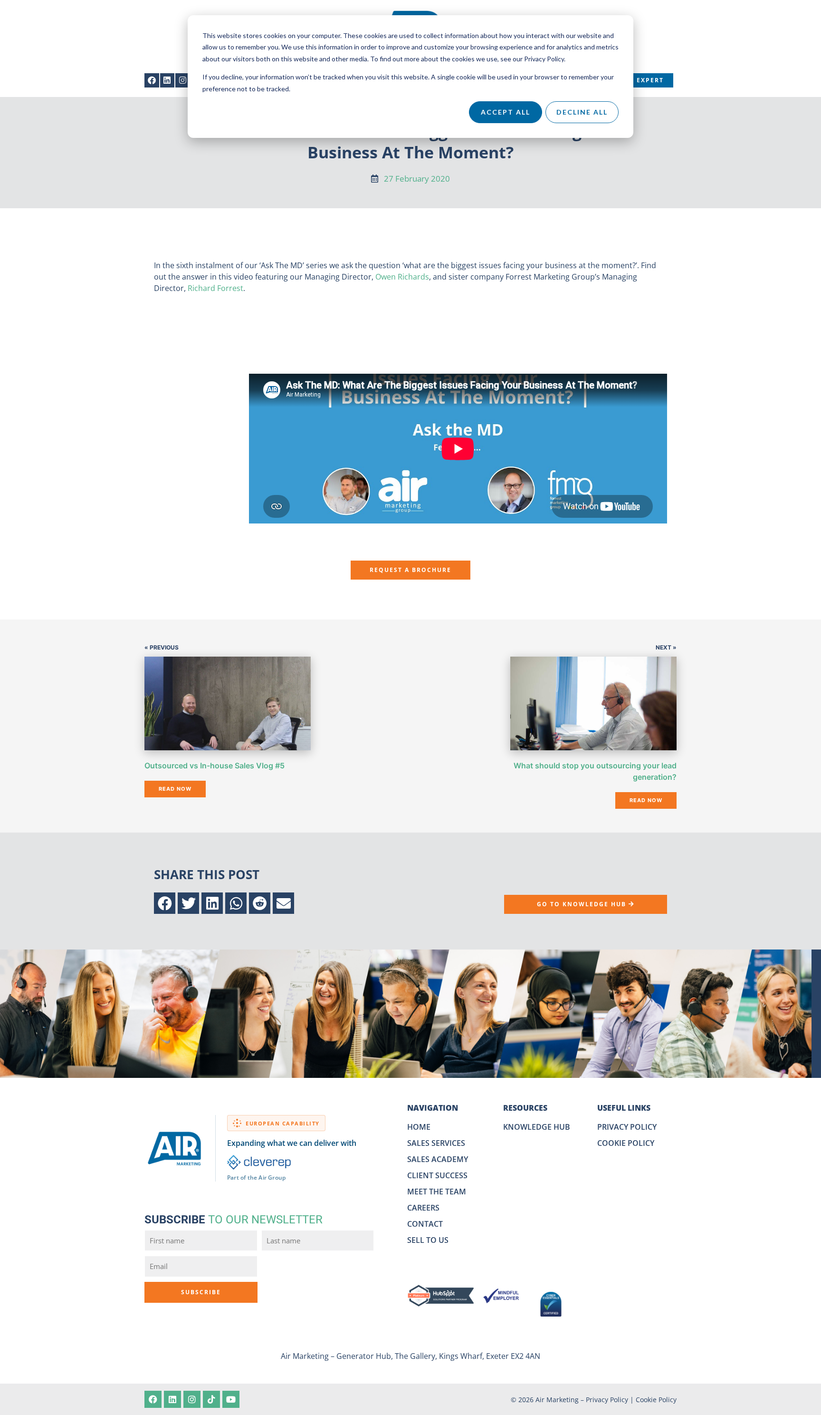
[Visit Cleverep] (259, 1162)
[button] (164, 903)
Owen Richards (402, 276)
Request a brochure (410, 570)
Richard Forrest (215, 288)
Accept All (505, 112)
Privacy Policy (607, 1399)
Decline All (582, 112)
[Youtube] (230, 1399)
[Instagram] (182, 80)
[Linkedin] (167, 80)
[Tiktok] (211, 1399)
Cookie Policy (656, 1399)
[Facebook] (151, 80)
